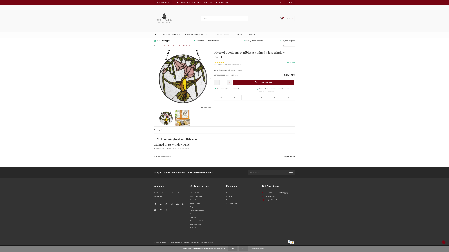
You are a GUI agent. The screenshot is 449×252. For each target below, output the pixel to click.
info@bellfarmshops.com (274, 200)
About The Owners (196, 196)
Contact (252, 35)
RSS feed (204, 242)
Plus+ (198, 242)
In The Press (194, 228)
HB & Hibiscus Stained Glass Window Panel (178, 46)
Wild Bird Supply (163, 41)
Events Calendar (196, 224)
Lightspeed (178, 242)
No (243, 248)
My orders (229, 196)
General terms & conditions (199, 200)
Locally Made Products (254, 41)
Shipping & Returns (197, 210)
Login (290, 2)
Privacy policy (195, 203)
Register (229, 193)
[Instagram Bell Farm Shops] (166, 204)
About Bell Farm (196, 193)
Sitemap (193, 217)
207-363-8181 (164, 2)
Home (155, 35)
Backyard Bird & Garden (195, 35)
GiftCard (240, 35)
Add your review (289, 157)
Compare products (232, 203)
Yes (233, 248)
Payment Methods (196, 207)
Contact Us (194, 214)
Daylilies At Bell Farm (197, 221)
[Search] (244, 18)
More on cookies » (258, 248)
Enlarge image (206, 107)
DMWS (192, 242)
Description (159, 130)
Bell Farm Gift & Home (221, 35)
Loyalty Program (288, 41)
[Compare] (281, 2)
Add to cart (266, 82)
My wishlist (230, 200)
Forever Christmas (170, 35)
